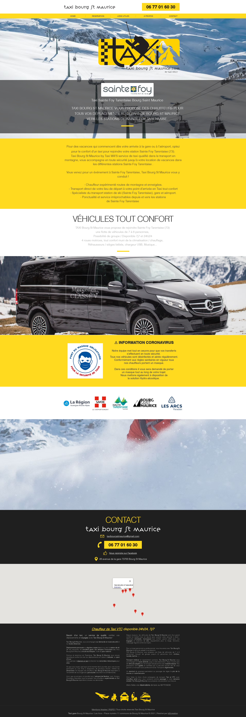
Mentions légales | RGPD (103, 709)
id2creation (173, 713)
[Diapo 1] (120, 329)
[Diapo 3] (125, 329)
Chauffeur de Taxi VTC (107, 629)
